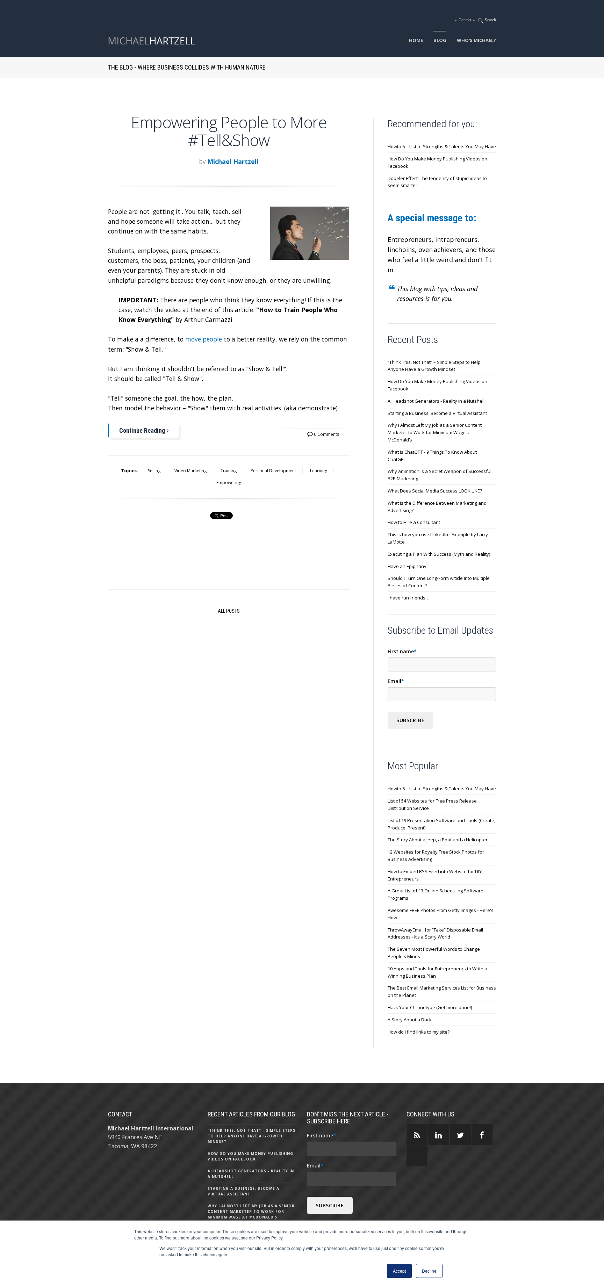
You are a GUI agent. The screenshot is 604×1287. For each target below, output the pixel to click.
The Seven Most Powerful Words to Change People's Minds (434, 952)
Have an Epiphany (407, 566)
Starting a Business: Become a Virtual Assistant (437, 413)
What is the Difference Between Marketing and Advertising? (437, 506)
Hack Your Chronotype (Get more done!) (430, 1007)
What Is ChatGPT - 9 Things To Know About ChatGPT (432, 455)
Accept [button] (399, 1271)
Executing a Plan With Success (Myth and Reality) (439, 554)
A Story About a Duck (410, 1019)
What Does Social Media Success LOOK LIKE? (435, 491)
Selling (154, 471)
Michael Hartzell (232, 161)
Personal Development (273, 471)
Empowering (228, 483)
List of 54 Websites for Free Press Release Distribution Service (432, 804)
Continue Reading (142, 430)
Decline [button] (429, 1271)
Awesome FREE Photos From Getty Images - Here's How (441, 914)
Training (229, 471)
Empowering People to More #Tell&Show (229, 131)
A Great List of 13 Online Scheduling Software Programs (435, 894)
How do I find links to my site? (419, 1032)
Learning (318, 471)
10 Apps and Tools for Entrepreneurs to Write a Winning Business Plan (437, 972)
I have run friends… (408, 598)
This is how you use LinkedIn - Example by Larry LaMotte (438, 538)
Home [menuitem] (416, 40)
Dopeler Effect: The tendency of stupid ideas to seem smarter (437, 182)
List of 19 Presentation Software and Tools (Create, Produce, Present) (441, 824)
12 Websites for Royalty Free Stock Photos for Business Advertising (436, 855)
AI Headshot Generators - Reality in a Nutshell (436, 401)
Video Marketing (190, 471)
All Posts (229, 611)
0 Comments (326, 434)
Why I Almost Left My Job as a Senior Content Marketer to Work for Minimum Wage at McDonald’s (435, 432)
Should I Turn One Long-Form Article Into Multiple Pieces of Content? (439, 582)
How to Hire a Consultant (414, 522)
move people (203, 339)
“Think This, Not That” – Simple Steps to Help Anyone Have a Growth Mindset (434, 366)
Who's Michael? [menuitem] (476, 40)
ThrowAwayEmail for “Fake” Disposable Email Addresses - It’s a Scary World (435, 933)
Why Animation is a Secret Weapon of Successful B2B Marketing (439, 475)
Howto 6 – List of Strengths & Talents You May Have (442, 146)
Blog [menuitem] (439, 40)
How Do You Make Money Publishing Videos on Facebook (437, 162)
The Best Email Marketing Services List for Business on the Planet (442, 991)
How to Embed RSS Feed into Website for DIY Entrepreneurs (435, 875)
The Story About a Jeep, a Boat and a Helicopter (438, 839)
